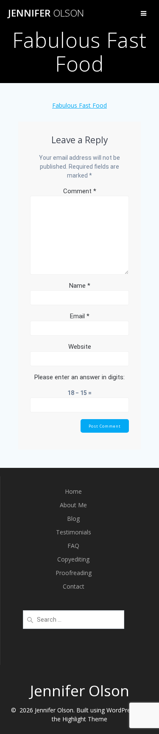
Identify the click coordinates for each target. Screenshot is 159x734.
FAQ (73, 546)
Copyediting (73, 559)
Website (79, 346)
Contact (73, 586)
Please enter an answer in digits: (79, 377)
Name (79, 285)
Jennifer (46, 13)
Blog (73, 518)
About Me (73, 505)
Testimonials (73, 532)
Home (73, 491)
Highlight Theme (84, 719)
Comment (79, 191)
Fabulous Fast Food (79, 105)
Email (79, 316)
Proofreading (74, 573)
